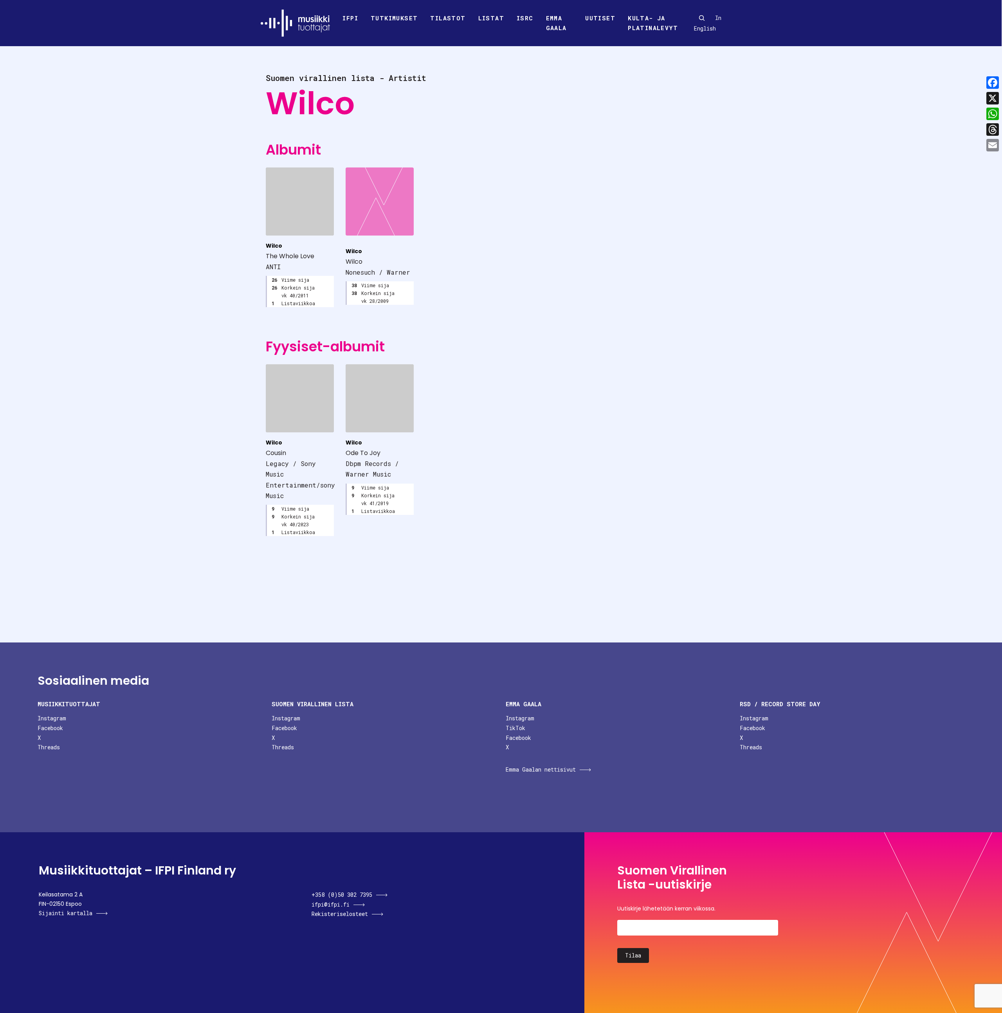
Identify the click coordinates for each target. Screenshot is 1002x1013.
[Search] (702, 18)
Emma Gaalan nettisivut (541, 769)
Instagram (52, 718)
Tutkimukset (394, 18)
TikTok (515, 728)
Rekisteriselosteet (340, 914)
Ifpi (350, 18)
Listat (491, 18)
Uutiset (600, 18)
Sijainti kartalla (65, 913)
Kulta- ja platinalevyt (653, 23)
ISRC (525, 18)
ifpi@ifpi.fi (331, 904)
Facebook (50, 728)
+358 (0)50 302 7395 (342, 894)
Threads (49, 747)
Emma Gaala (556, 23)
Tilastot (447, 18)
